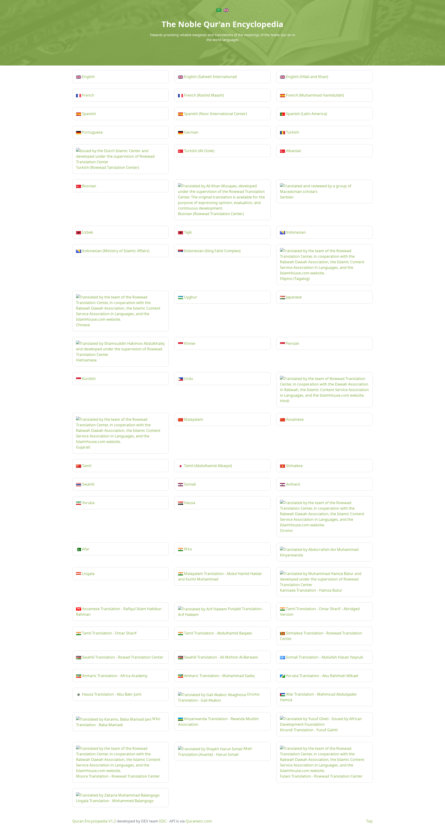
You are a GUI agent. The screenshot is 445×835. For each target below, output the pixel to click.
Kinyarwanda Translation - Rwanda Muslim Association (218, 721)
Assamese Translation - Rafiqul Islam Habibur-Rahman (119, 611)
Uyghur (190, 297)
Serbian (286, 197)
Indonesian (295, 232)
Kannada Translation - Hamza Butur (311, 590)
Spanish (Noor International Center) (215, 113)
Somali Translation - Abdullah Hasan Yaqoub (324, 657)
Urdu (188, 378)
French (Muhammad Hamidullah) (314, 95)
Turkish (292, 132)
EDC (162, 821)
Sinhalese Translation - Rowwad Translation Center (321, 636)
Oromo (286, 530)
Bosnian (88, 185)
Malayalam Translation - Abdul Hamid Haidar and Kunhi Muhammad (220, 576)
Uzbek (87, 232)
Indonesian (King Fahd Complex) (212, 250)
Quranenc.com (199, 821)
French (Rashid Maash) (203, 95)
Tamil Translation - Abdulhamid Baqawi (217, 633)
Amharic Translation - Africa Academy (114, 675)
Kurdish (88, 378)
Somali (189, 484)
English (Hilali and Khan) (306, 76)
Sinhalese (294, 465)
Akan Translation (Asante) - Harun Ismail (215, 751)
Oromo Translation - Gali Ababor (219, 697)
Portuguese (92, 132)
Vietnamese (86, 360)
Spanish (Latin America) (306, 113)
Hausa (189, 502)
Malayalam (193, 419)
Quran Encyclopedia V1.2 (94, 821)
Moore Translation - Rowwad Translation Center (118, 776)
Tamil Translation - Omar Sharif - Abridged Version (320, 611)
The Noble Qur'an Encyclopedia (222, 24)
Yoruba (88, 502)
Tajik (187, 232)
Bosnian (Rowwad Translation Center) (211, 213)
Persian (292, 343)
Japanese (293, 297)
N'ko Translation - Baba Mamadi (118, 721)
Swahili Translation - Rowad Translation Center (122, 657)
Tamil (86, 465)
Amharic (293, 484)
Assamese (294, 419)
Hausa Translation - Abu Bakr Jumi (111, 694)
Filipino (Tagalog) (295, 278)
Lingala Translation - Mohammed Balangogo (115, 800)
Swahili (87, 484)
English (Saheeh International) (210, 76)
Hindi (284, 400)
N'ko (187, 549)
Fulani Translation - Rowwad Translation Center (321, 776)
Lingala (88, 573)
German (190, 132)
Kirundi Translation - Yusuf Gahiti (309, 729)
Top (369, 821)
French (87, 95)
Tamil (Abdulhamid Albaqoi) (207, 465)
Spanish (88, 113)
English (88, 76)
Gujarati (83, 447)
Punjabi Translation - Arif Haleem (221, 611)
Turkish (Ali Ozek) (198, 150)
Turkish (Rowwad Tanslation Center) (107, 167)
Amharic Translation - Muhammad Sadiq (218, 675)
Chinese (83, 324)
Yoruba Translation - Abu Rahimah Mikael (321, 675)
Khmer (189, 343)
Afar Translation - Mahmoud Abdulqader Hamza (318, 697)
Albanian (293, 150)
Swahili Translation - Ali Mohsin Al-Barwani (220, 657)
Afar (85, 549)
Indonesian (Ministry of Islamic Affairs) (115, 250)
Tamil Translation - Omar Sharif (109, 633)
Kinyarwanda (291, 555)
